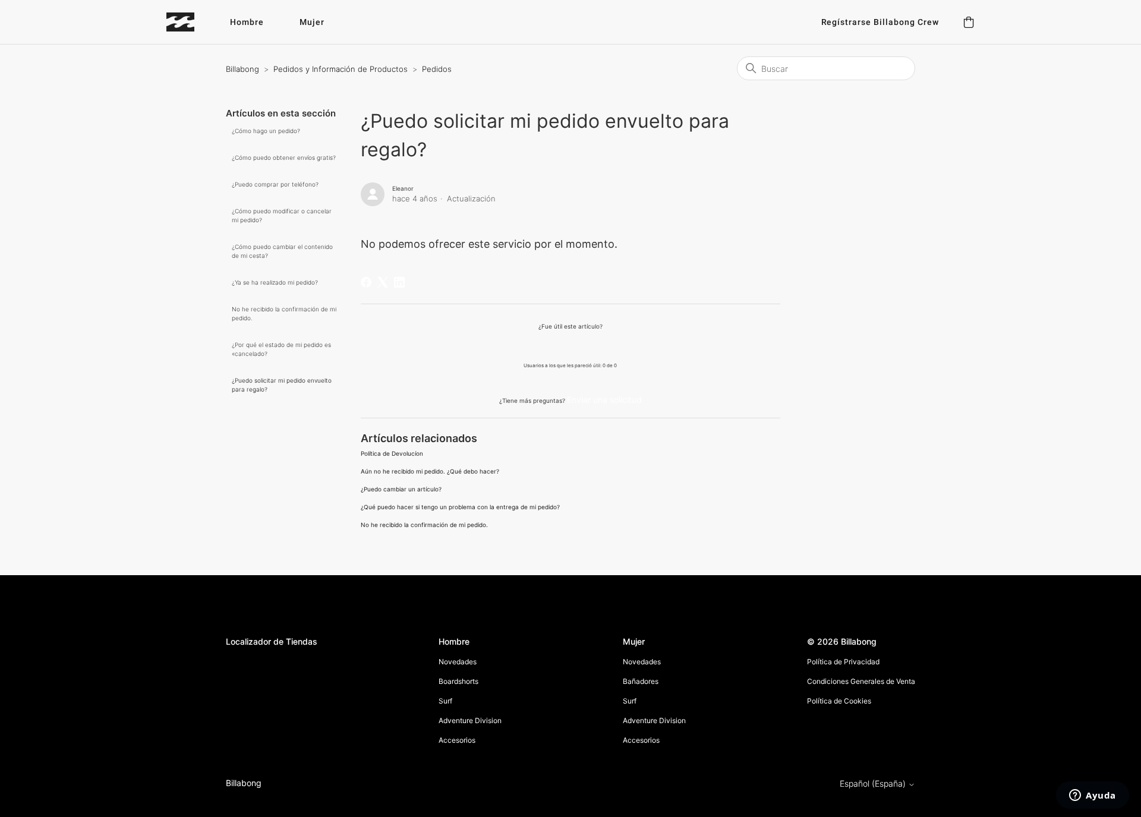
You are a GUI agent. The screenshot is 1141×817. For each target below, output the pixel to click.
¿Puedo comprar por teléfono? (275, 184)
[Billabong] (180, 22)
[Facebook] (366, 282)
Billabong (242, 69)
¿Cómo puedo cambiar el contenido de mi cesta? (282, 251)
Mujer (312, 22)
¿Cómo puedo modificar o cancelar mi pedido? (282, 215)
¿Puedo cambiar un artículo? (401, 489)
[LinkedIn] (399, 282)
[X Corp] (382, 282)
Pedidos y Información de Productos (340, 69)
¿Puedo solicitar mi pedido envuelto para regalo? (282, 385)
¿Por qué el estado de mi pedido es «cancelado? (281, 349)
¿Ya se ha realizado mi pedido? (275, 282)
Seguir (757, 191)
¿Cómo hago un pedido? (266, 130)
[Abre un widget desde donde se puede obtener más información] (1092, 796)
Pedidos (437, 69)
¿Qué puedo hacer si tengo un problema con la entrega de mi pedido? (460, 506)
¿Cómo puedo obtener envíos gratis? (284, 157)
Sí (540, 345)
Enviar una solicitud (604, 400)
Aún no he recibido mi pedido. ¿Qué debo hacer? (430, 471)
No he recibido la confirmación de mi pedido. (284, 313)
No (601, 345)
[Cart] (969, 22)
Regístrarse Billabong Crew (880, 22)
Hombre (247, 22)
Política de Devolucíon (392, 453)
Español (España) (874, 783)
